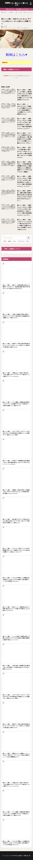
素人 (25, 28)
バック (13, 28)
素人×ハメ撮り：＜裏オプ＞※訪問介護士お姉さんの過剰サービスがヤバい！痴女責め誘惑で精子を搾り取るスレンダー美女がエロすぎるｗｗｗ (16, 286)
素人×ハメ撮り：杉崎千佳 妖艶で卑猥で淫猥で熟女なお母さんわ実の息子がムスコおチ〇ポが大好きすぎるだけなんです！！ (24, 195)
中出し (27, 241)
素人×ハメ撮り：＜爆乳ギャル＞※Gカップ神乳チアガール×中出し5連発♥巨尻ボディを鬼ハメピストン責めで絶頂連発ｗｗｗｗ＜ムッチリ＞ (24, 123)
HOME (4, 12)
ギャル (4, 28)
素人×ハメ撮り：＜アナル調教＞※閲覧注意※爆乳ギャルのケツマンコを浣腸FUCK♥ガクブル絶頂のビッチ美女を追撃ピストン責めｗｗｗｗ (16, 403)
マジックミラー (21, 241)
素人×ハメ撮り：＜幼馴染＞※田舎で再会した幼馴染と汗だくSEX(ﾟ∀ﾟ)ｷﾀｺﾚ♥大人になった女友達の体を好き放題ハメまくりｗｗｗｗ (16, 491)
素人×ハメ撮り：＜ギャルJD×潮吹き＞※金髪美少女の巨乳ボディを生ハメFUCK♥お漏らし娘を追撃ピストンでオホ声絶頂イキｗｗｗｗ (16, 579)
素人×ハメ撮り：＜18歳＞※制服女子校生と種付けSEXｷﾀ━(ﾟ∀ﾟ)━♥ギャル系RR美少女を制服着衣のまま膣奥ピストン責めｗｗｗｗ (16, 316)
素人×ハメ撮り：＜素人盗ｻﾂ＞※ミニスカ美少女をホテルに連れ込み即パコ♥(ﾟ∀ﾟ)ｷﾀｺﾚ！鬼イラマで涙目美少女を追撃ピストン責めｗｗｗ (16, 521)
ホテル (14, 241)
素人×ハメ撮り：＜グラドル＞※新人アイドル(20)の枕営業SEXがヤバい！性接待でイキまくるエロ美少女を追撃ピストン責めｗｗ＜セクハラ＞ (16, 550)
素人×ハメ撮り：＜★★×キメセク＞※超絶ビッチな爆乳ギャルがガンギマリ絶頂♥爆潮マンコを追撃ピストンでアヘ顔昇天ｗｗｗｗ (24, 109)
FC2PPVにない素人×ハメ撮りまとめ (16, 4)
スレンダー (9, 28)
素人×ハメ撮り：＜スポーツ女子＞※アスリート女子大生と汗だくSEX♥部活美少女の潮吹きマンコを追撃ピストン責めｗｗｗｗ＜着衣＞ (16, 433)
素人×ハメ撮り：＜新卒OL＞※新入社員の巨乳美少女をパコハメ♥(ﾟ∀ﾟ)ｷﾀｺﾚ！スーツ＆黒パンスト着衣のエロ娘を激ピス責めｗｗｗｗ (16, 345)
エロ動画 (11, 12)
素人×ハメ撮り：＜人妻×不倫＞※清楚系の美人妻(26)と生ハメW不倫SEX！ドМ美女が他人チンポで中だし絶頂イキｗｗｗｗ (16, 667)
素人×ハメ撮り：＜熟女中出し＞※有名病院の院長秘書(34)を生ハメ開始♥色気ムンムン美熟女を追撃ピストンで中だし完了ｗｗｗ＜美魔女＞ (24, 167)
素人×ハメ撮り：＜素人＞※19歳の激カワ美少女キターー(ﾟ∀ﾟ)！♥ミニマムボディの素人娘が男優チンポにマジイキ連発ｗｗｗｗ (24, 152)
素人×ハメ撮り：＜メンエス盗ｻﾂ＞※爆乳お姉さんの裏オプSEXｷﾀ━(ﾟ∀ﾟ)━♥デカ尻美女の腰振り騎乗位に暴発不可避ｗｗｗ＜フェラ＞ (16, 638)
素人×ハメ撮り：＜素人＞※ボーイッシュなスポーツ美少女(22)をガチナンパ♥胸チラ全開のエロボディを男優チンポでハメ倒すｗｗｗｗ (24, 224)
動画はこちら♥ (16, 54)
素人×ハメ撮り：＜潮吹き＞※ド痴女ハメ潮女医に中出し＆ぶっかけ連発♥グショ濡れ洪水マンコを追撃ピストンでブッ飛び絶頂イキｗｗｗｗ (24, 94)
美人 (27, 28)
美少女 (5, 241)
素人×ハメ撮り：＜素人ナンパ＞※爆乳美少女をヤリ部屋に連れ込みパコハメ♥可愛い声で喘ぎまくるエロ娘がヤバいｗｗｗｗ (16, 608)
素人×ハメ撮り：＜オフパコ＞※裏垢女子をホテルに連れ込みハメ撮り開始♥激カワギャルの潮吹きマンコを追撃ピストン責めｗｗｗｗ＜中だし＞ (24, 138)
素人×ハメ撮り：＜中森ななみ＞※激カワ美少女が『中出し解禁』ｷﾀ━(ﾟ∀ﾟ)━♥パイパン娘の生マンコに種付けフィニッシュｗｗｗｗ (16, 374)
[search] (28, 238)
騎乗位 (9, 241)
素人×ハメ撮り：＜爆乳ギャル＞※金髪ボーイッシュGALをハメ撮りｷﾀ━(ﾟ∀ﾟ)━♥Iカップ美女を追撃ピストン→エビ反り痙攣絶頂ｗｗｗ (16, 755)
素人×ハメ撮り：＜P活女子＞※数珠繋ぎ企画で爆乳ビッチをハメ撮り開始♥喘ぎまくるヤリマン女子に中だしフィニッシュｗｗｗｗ (16, 462)
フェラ (21, 28)
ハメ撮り (18, 28)
